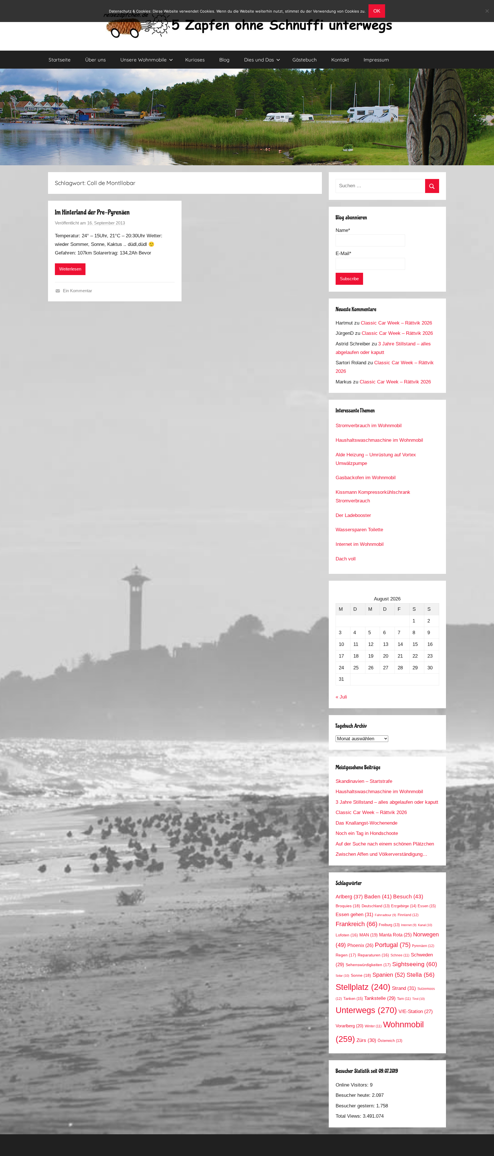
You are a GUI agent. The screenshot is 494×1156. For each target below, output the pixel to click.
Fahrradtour (385, 915)
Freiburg (389, 925)
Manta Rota (395, 934)
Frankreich (356, 924)
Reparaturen (373, 955)
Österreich (390, 1041)
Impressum (376, 60)
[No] (487, 11)
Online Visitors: (353, 1085)
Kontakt (340, 60)
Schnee (400, 955)
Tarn (404, 998)
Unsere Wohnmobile (143, 60)
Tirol (418, 998)
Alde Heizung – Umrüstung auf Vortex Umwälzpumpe (376, 459)
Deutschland (376, 906)
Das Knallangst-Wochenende (366, 823)
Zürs (366, 1040)
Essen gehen (354, 914)
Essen (427, 906)
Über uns (95, 60)
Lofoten (347, 935)
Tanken (353, 998)
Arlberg (349, 897)
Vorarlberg (349, 1026)
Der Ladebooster (353, 515)
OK (376, 11)
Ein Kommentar (77, 290)
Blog (224, 60)
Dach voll (346, 559)
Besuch (408, 897)
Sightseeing (414, 964)
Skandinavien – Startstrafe (364, 781)
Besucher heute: (354, 1095)
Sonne (361, 975)
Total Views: (349, 1116)
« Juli (341, 697)
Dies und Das (259, 60)
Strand (404, 988)
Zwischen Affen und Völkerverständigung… (381, 854)
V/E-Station (416, 1011)
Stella (421, 974)
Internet (409, 925)
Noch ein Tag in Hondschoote (367, 833)
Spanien (389, 975)
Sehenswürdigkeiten (368, 964)
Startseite (60, 60)
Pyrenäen (423, 946)
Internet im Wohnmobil (360, 544)
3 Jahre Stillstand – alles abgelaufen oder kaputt (387, 802)
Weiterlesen (70, 268)
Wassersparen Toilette (359, 529)
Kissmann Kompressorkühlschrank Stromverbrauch (373, 497)
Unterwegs (366, 1010)
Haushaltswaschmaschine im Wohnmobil (379, 440)
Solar (342, 975)
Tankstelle (380, 998)
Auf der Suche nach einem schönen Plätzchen (385, 844)
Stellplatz (363, 987)
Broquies (348, 906)
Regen (346, 955)
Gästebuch (304, 60)
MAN (368, 935)
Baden (378, 897)
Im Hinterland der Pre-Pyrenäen (92, 212)
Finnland (408, 915)
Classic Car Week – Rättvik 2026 (396, 323)
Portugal (393, 944)
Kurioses (195, 60)
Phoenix (360, 945)
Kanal (425, 925)
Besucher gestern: (356, 1106)
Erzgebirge (403, 906)
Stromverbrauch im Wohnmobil (369, 425)
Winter (373, 1026)
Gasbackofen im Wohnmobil (366, 477)
